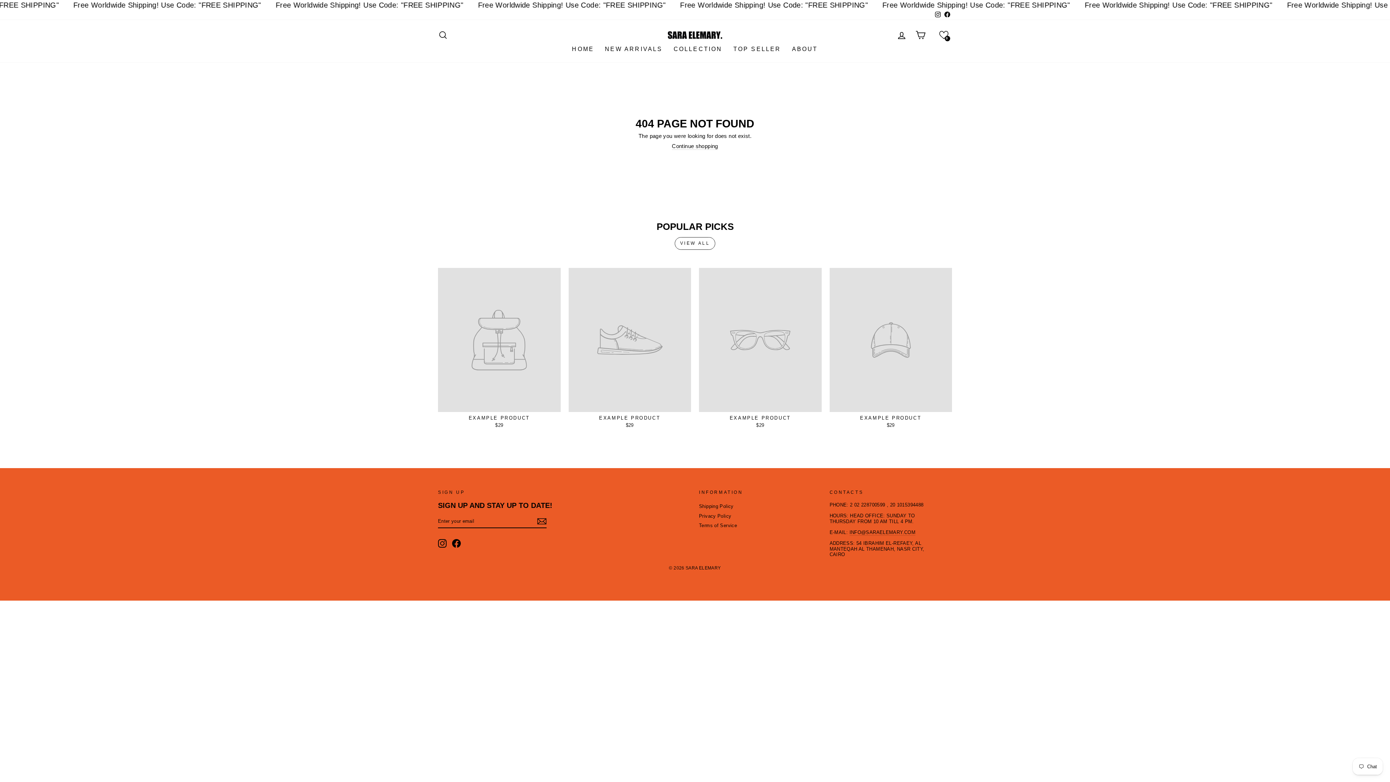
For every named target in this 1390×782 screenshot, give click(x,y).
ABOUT (805, 49)
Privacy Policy (715, 516)
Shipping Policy (716, 506)
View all (695, 243)
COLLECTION (698, 49)
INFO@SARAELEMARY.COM (883, 532)
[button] (943, 34)
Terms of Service (718, 525)
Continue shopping (695, 146)
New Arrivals (633, 49)
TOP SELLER (757, 49)
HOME (583, 49)
